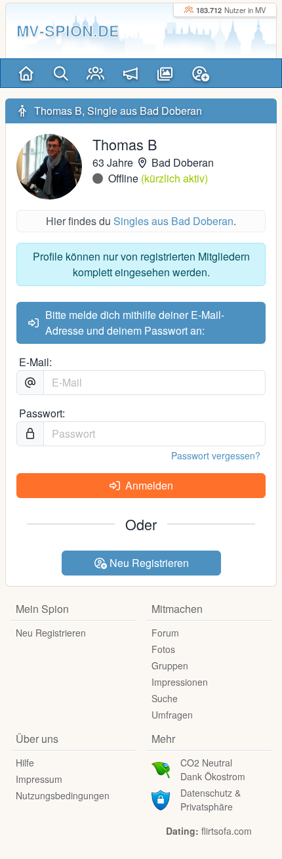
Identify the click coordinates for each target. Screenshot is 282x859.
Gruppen (169, 665)
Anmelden (148, 485)
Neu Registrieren (148, 562)
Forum (165, 632)
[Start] (26, 73)
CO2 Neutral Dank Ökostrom (212, 769)
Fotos (163, 649)
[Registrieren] (200, 73)
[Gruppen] (95, 73)
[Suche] (60, 73)
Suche (164, 698)
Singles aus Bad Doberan (173, 220)
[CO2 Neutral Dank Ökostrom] (160, 768)
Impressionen (179, 681)
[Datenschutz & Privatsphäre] (160, 798)
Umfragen (172, 714)
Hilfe (25, 762)
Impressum (39, 779)
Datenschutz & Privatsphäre (210, 799)
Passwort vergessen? (215, 455)
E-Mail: (35, 361)
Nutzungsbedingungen (63, 795)
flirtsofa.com (226, 830)
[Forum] (130, 73)
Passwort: (42, 413)
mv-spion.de (67, 30)
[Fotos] (165, 73)
